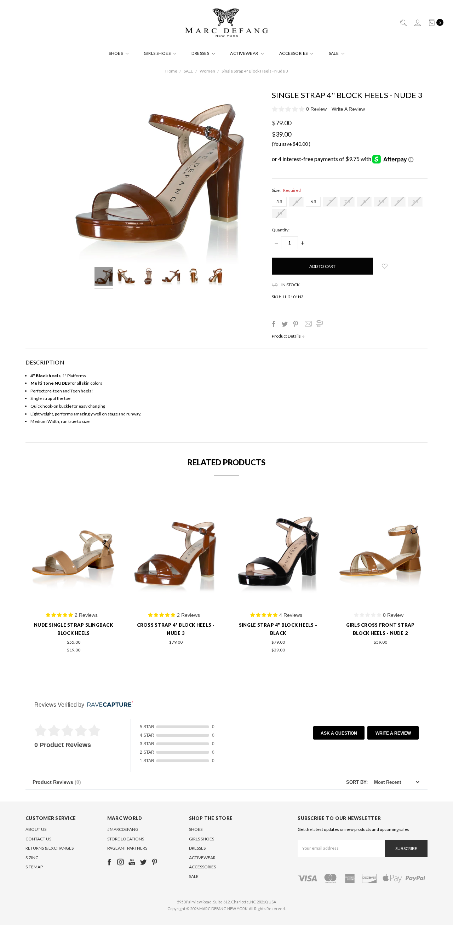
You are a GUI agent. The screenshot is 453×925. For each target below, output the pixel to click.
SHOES (116, 53)
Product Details (287, 336)
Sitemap (34, 866)
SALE (334, 53)
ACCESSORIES (294, 53)
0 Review (317, 109)
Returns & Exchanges (49, 848)
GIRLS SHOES (158, 53)
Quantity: (280, 229)
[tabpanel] (73, 574)
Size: (286, 190)
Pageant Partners (127, 848)
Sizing (32, 857)
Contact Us (38, 838)
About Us (35, 829)
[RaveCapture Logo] (108, 704)
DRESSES (200, 53)
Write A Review (348, 109)
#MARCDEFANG (122, 829)
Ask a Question (339, 733)
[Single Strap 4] (103, 277)
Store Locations (125, 838)
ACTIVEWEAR (244, 53)
